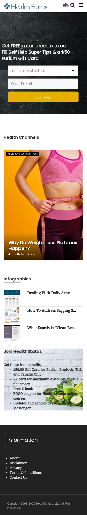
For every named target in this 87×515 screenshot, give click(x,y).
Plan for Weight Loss (22, 154)
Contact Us (18, 477)
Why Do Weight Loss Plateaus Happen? (42, 245)
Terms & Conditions (26, 473)
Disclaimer (18, 463)
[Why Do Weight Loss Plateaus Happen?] (43, 205)
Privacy (16, 468)
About (15, 458)
